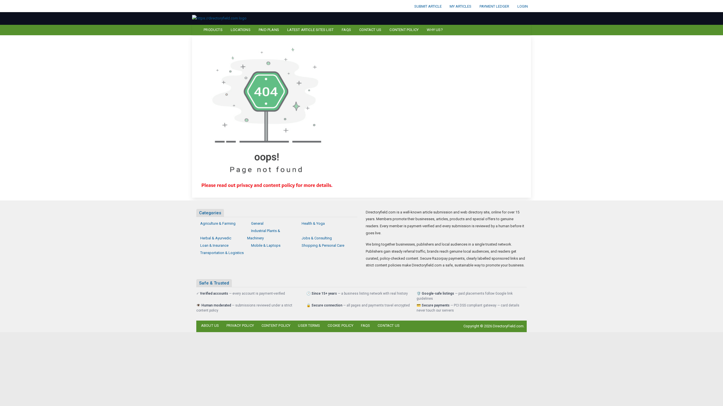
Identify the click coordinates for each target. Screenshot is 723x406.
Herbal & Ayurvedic (215, 238)
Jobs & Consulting (317, 238)
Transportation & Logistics (222, 253)
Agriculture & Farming (218, 223)
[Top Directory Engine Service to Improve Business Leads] (219, 18)
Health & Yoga (313, 223)
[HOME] (195, 30)
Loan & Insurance (214, 245)
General (257, 223)
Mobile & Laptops (265, 245)
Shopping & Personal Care (323, 245)
